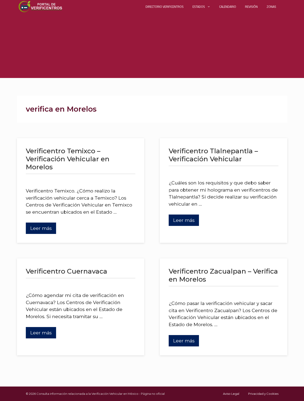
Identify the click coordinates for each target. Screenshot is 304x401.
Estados (199, 6)
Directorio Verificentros (165, 6)
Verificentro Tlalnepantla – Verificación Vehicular (213, 155)
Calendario (227, 6)
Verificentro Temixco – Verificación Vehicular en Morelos (67, 159)
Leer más (41, 228)
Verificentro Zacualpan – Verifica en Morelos (223, 275)
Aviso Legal (231, 393)
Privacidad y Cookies (263, 393)
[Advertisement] (152, 47)
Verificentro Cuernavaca (66, 271)
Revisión (251, 6)
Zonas (271, 6)
